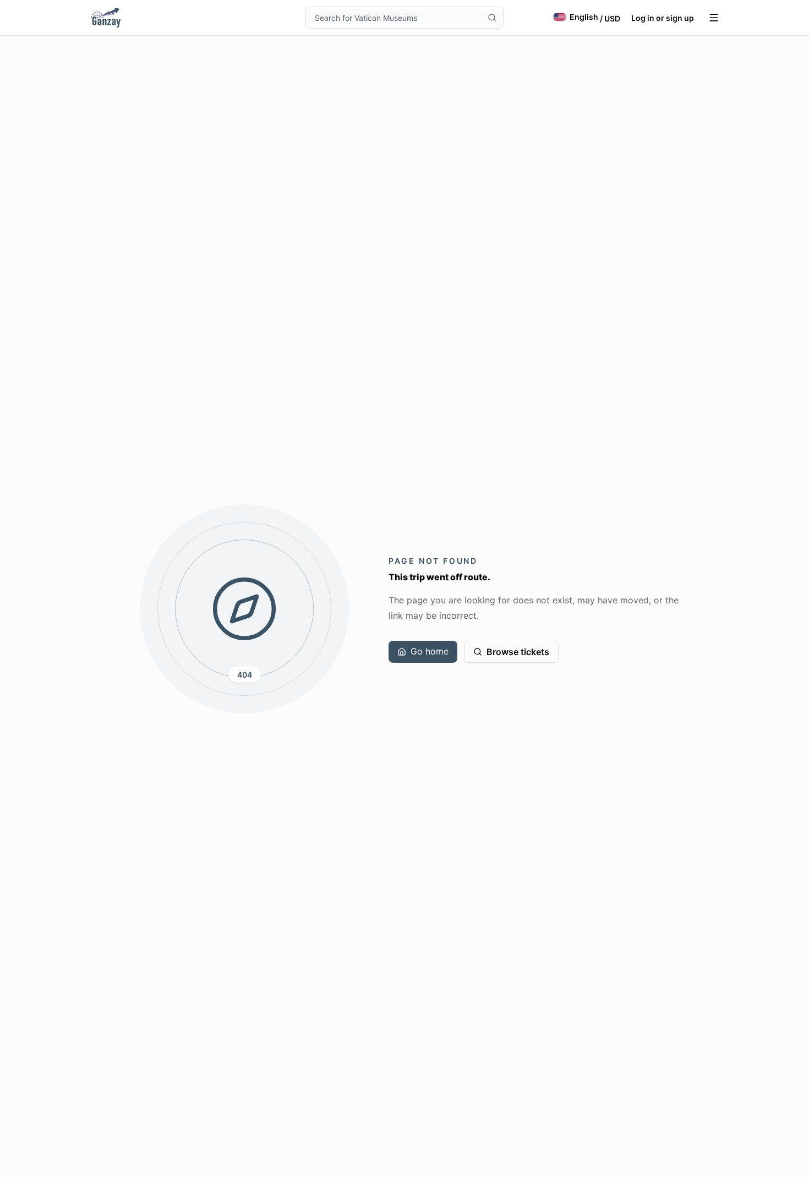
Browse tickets (518, 651)
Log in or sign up (662, 18)
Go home (430, 651)
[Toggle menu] (714, 17)
